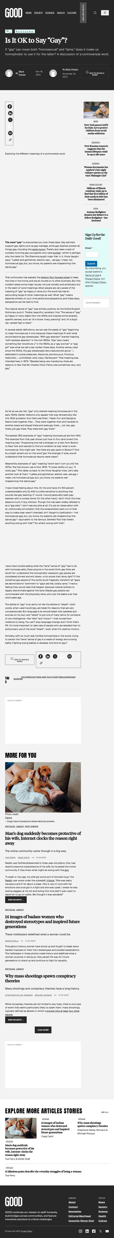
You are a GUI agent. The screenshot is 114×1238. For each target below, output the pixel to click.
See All (105, 1112)
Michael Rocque (43, 995)
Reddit (8, 880)
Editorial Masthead (80, 1216)
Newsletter (75, 1211)
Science (49, 12)
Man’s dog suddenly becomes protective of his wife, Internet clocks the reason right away (43, 838)
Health (61, 12)
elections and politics (43, 677)
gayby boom (38, 249)
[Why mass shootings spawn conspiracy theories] (93, 1126)
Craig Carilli (12, 941)
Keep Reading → (16, 900)
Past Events (31, 826)
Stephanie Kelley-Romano (19, 995)
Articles (25, 31)
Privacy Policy (92, 278)
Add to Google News (96, 74)
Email (89, 248)
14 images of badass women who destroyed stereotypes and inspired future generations (42, 921)
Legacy (20, 826)
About (72, 1202)
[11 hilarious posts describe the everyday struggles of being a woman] (57, 1171)
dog (66, 870)
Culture (71, 12)
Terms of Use (92, 275)
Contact (73, 1206)
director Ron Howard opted (55, 277)
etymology (62, 677)
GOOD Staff (24, 857)
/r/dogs (50, 880)
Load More (43, 1030)
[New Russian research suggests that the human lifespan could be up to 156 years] (96, 147)
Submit (91, 263)
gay (70, 677)
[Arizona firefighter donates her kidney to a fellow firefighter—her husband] (96, 213)
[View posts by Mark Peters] (9, 73)
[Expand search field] (95, 12)
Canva (8, 817)
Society (38, 12)
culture (25, 677)
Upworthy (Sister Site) (81, 1220)
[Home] (8, 31)
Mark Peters (71, 69)
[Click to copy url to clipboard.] (10, 140)
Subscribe (83, 12)
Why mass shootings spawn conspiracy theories (40, 978)
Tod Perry (10, 857)
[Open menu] (105, 12)
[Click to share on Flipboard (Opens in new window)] (10, 126)
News (29, 12)
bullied (56, 252)
